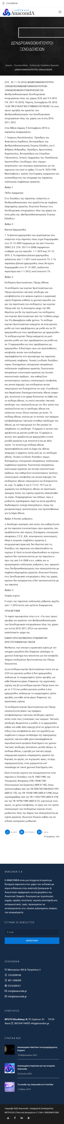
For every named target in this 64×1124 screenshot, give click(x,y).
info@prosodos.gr (39, 1023)
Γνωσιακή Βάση (20, 65)
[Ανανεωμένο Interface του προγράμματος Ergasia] (10, 1049)
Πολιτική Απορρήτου (26, 1112)
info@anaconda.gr (17, 996)
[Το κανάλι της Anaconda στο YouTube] (10, 1086)
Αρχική (8, 65)
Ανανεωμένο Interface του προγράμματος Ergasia (37, 1049)
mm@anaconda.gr (17, 991)
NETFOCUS (10, 1112)
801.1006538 (14, 980)
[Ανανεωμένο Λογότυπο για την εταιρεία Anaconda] (10, 1068)
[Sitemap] (8, 1118)
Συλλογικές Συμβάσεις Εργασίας (44, 65)
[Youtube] (28, 1118)
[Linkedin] (21, 1118)
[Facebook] (14, 1118)
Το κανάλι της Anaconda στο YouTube (35, 1084)
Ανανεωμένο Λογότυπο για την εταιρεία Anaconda (36, 1067)
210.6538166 (14, 975)
